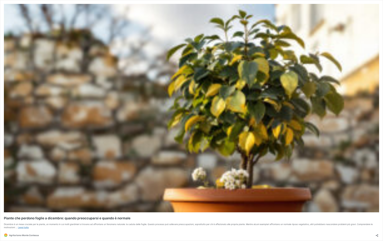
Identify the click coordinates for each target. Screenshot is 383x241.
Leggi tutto (23, 227)
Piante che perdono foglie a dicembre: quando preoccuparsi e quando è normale (67, 218)
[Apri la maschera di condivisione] (377, 234)
